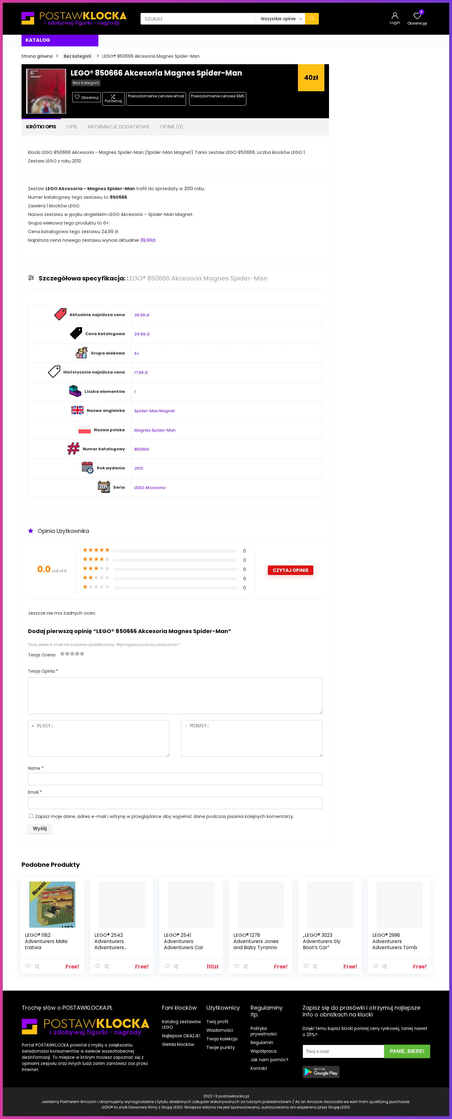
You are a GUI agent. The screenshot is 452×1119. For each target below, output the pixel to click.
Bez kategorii (77, 56)
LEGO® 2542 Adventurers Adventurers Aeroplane (109, 944)
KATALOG (38, 40)
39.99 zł (141, 315)
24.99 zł (141, 334)
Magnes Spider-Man (155, 430)
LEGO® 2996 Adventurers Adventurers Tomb (394, 941)
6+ (137, 353)
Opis (72, 126)
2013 (138, 468)
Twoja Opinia (43, 671)
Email (35, 792)
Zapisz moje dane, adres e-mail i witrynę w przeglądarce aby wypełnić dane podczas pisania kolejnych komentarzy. (164, 816)
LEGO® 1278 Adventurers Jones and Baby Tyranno (256, 941)
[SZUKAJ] (312, 19)
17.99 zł (141, 372)
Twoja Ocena (41, 655)
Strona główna (37, 56)
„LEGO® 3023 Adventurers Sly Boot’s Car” (321, 941)
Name (36, 768)
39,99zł (147, 240)
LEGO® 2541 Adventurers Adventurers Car (183, 941)
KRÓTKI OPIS (41, 126)
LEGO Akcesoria (149, 488)
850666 (141, 449)
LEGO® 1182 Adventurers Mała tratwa (46, 941)
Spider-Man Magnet (154, 411)
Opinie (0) (171, 126)
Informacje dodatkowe (119, 126)
